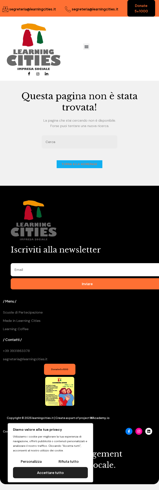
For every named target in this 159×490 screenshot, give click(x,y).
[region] (50, 452)
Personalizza (31, 461)
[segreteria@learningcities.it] (5, 9)
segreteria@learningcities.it (32, 9)
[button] (86, 46)
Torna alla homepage (80, 164)
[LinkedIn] (46, 74)
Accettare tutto (50, 472)
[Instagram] (38, 74)
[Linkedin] (148, 431)
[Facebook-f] (128, 431)
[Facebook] (29, 74)
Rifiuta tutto (69, 461)
